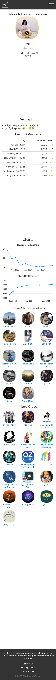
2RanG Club (9, 445)
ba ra (9, 401)
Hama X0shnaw (9, 345)
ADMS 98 (27, 344)
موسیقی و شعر (9, 524)
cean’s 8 (9, 464)
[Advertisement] (28, 89)
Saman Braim (27, 364)
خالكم (46, 484)
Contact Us (28, 664)
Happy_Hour (28, 504)
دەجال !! (46, 383)
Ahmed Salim (9, 326)
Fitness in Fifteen (28, 446)
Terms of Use (28, 671)
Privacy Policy (28, 667)
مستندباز (46, 504)
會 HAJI (46, 326)
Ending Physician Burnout (9, 485)
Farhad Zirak (28, 401)
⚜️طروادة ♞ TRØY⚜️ (47, 426)
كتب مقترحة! (46, 464)
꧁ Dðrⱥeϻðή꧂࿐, (28, 485)
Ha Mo (28, 326)
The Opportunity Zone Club (28, 465)
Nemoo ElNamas (9, 365)
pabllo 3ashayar (46, 365)
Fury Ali (28, 383)
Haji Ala (9, 383)
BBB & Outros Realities (46, 446)
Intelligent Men (9, 426)
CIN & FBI (46, 344)
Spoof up (28, 425)
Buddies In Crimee (9, 505)
